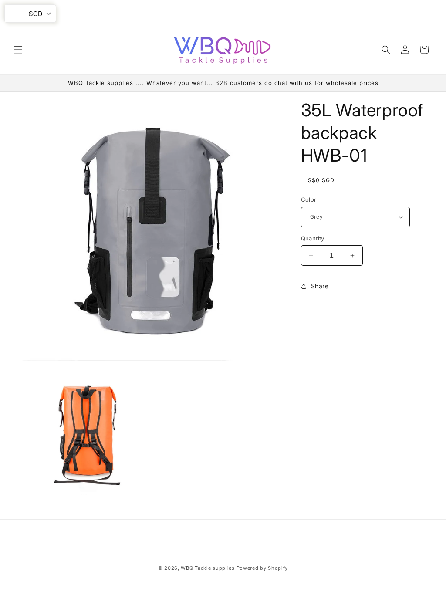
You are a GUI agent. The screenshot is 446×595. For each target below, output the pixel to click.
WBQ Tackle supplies (207, 568)
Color (309, 199)
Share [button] (320, 286)
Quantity (312, 238)
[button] (18, 49)
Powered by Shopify (262, 568)
